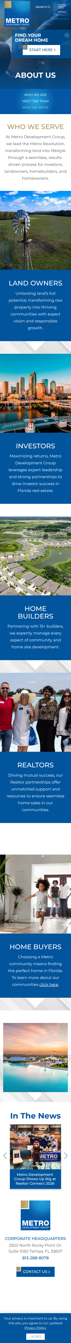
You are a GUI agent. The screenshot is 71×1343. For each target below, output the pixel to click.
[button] (67, 35)
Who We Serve (35, 108)
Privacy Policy (35, 1328)
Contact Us (35, 1271)
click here (48, 984)
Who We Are (35, 95)
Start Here (41, 50)
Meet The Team (35, 101)
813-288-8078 (35, 1258)
